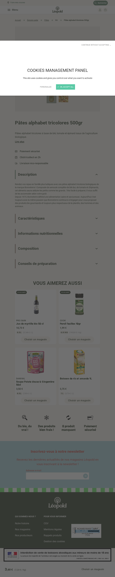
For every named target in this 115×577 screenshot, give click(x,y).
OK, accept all (67, 87)
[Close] (57, 288)
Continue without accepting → (96, 45)
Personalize (46, 87)
